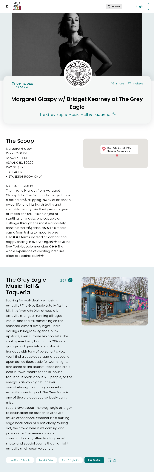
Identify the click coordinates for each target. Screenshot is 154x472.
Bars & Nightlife (70, 460)
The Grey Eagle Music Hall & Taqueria (74, 114)
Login (139, 6)
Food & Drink (46, 460)
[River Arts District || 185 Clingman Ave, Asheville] (118, 155)
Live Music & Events (20, 460)
